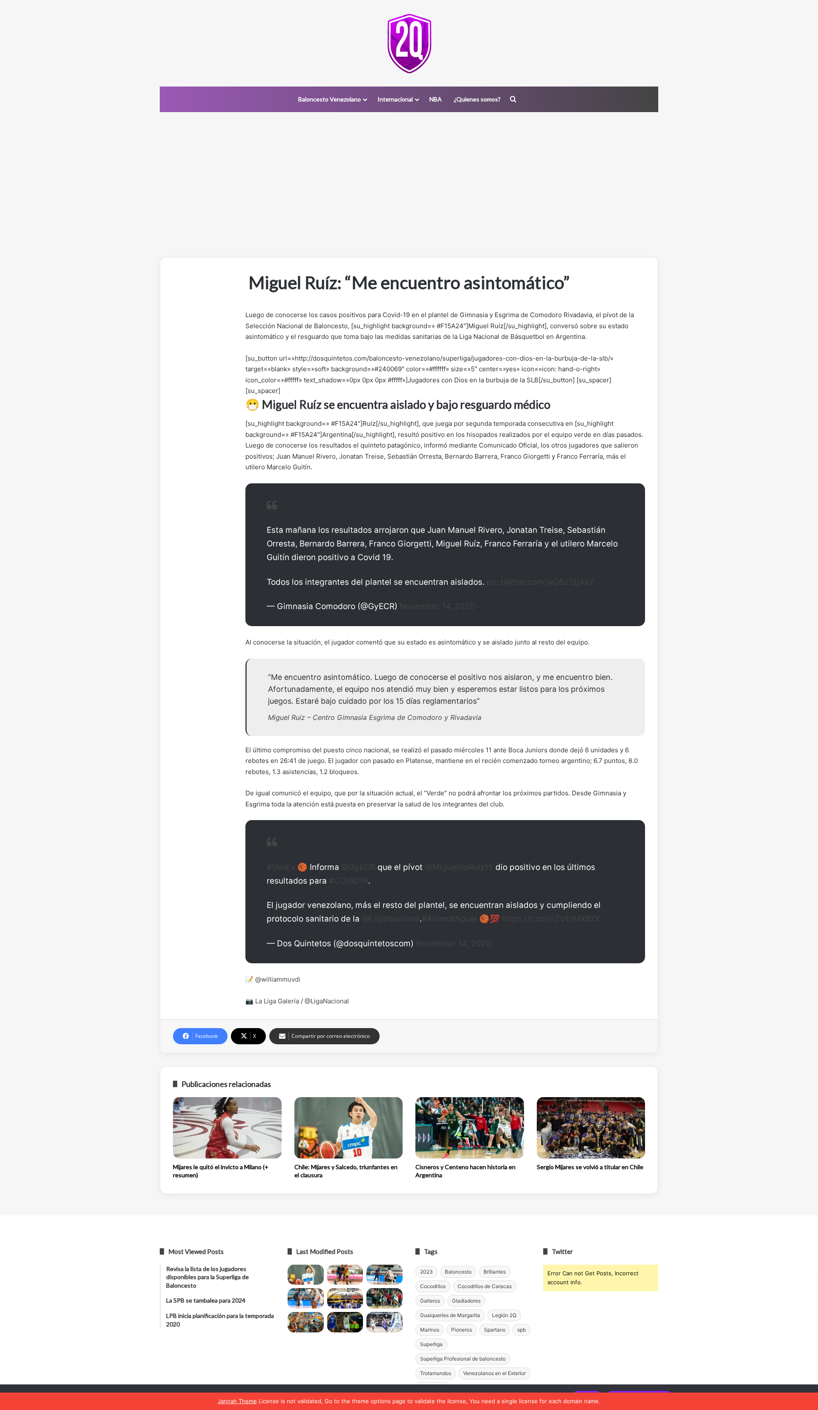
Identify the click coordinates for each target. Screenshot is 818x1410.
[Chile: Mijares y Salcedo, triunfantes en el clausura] (348, 1128)
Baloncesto (458, 1271)
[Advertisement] (409, 184)
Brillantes (495, 1271)
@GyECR (358, 867)
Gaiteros (430, 1300)
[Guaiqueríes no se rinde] (345, 1322)
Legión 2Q (504, 1315)
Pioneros (461, 1329)
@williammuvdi (277, 979)
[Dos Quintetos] (409, 43)
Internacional (395, 99)
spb (521, 1329)
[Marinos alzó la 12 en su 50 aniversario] (306, 1322)
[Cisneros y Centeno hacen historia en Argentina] (469, 1128)
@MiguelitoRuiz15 (459, 867)
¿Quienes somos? (477, 99)
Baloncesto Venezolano (329, 99)
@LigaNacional (391, 919)
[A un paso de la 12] (384, 1322)
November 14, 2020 (437, 606)
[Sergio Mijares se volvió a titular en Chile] (591, 1128)
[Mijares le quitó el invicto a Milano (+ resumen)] (227, 1128)
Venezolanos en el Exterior (494, 1373)
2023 (426, 1271)
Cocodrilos (433, 1286)
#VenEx (281, 867)
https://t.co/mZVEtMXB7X (551, 919)
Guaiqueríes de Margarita (450, 1315)
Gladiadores (466, 1300)
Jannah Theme (237, 1401)
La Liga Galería (277, 1001)
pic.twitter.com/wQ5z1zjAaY (540, 582)
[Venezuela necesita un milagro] (384, 1275)
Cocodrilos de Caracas (485, 1286)
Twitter (562, 1251)
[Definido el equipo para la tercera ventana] (345, 1298)
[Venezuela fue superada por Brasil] (306, 1298)
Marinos (429, 1329)
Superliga (431, 1344)
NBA (435, 99)
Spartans (494, 1329)
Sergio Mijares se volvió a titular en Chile (590, 1166)
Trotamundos (435, 1373)
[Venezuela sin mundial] (345, 1275)
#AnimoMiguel (449, 919)
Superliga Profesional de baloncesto (463, 1358)
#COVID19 (348, 881)
